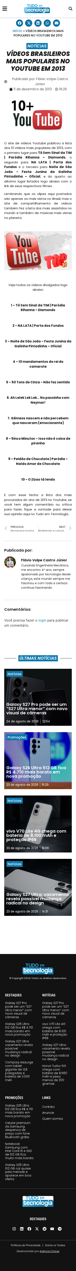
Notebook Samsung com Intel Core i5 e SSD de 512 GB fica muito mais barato (19, 1151)
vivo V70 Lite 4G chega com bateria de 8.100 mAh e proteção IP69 (54, 1031)
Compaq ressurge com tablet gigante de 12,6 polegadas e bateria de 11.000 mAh (19, 1071)
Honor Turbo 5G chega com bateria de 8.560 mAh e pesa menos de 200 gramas (54, 1075)
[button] (70, 8)
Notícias (37, 46)
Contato (48, 1107)
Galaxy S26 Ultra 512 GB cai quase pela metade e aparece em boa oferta (18, 1172)
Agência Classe (49, 1251)
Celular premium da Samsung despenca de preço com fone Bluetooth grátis (17, 1130)
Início (17, 31)
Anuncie (48, 1113)
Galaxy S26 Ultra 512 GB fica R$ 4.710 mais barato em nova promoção (19, 1029)
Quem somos (52, 1119)
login (42, 620)
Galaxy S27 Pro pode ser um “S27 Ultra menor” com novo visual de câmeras (18, 1010)
